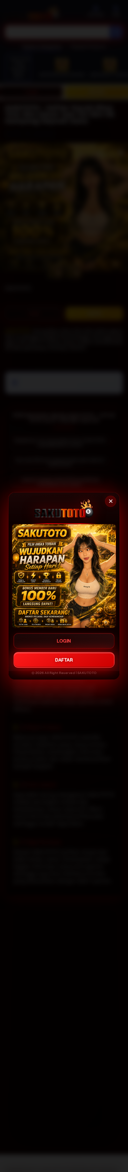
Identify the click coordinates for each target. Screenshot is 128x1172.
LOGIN (64, 641)
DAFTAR (64, 660)
